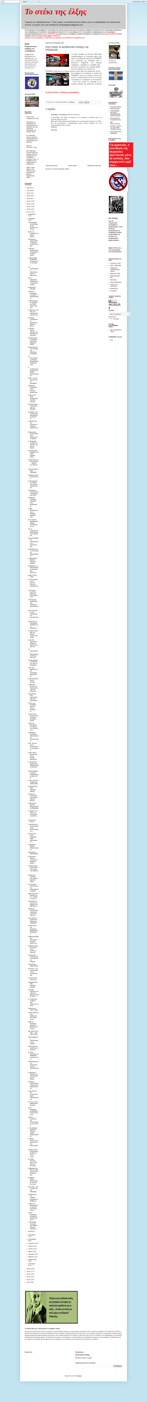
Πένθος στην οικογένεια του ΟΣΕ (32, 117)
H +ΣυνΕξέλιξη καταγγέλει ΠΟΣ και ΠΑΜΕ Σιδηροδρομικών (33, 1132)
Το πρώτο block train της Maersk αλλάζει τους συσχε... (33, 634)
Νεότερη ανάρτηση (52, 165)
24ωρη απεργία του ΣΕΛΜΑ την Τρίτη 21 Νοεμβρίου (33, 662)
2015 (28, 1271)
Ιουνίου (30, 1249)
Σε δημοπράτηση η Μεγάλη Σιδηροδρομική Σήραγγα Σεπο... (33, 360)
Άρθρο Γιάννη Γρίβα (32, 576)
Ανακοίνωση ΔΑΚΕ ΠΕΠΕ (33, 853)
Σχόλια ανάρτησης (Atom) (61, 169)
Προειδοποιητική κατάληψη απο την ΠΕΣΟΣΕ (33, 407)
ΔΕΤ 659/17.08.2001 (115, 123)
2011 (28, 1282)
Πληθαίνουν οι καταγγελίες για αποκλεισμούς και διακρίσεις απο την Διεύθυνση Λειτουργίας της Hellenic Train (32, 127)
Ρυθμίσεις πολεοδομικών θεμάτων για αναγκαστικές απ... (33, 1085)
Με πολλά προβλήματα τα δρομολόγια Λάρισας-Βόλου (33, 322)
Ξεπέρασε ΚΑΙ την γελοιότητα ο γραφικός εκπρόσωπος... (33, 425)
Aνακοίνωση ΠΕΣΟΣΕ (32, 288)
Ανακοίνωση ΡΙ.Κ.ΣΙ (32, 821)
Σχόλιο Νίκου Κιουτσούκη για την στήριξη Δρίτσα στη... (33, 756)
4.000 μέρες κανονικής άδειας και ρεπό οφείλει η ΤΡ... (33, 594)
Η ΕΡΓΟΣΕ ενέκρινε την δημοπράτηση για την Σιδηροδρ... (33, 688)
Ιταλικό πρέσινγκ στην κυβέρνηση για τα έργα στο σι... (33, 1016)
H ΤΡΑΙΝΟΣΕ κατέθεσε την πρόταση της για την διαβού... (33, 445)
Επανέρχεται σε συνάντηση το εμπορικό (33, 1048)
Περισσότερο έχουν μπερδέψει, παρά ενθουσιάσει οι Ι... (32, 838)
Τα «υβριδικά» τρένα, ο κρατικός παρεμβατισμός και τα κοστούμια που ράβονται (32, 139)
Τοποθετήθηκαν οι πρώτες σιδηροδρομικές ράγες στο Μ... (33, 774)
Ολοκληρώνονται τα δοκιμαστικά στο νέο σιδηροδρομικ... (33, 1066)
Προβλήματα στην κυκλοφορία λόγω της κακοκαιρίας (32, 697)
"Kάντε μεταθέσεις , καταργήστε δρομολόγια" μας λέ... (33, 1216)
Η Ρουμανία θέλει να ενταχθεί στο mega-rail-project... (32, 860)
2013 (28, 1277)
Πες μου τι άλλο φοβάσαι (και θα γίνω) (33, 1103)
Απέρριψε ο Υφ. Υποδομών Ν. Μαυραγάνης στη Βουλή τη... (33, 415)
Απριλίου (31, 1254)
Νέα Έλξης (113, 280)
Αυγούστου (32, 1243)
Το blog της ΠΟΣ (115, 263)
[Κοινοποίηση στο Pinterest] (88, 102)
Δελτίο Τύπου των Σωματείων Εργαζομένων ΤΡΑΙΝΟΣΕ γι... (33, 930)
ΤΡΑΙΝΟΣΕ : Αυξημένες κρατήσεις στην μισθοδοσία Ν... (32, 502)
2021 (28, 201)
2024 (28, 193)
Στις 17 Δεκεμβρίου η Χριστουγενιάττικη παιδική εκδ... (33, 532)
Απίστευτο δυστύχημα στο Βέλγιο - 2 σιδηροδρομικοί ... (33, 295)
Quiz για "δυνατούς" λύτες (31, 146)
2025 (28, 190)
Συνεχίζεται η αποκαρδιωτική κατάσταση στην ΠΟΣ (33, 493)
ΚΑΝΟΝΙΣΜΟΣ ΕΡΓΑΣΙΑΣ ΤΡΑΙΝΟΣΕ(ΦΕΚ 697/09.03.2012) (115, 113)
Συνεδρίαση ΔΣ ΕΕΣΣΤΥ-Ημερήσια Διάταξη (32, 561)
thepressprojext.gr (116, 282)
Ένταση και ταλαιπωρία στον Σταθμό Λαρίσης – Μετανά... (33, 797)
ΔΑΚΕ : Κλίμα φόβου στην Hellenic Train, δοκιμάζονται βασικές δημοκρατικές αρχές (30, 172)
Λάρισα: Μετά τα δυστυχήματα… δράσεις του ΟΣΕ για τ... (33, 463)
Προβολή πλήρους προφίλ (83, 1358)
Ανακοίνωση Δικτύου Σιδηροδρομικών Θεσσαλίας (33, 806)
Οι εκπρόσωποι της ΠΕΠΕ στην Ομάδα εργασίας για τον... (33, 484)
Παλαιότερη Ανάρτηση (94, 165)
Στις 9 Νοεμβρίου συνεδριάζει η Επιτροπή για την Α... (33, 1111)
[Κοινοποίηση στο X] (84, 102)
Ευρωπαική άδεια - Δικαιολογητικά (116, 107)
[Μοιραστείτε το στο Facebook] (86, 102)
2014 (28, 1274)
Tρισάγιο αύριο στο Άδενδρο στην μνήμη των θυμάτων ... (33, 869)
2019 (28, 206)
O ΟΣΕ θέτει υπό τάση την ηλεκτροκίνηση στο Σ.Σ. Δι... (33, 312)
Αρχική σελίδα (72, 165)
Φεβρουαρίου (32, 1259)
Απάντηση (54, 130)
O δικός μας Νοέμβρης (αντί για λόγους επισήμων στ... (32, 707)
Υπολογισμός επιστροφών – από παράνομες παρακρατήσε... (33, 604)
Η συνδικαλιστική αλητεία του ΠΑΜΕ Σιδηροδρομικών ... (33, 371)
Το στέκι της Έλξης (83, 1355)
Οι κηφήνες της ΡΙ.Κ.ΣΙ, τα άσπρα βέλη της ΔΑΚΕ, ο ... (32, 814)
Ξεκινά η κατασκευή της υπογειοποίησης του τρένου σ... (33, 1121)
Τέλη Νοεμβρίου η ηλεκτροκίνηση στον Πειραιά (33, 1040)
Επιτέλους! (31, 1231)
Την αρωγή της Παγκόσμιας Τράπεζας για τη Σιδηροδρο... (33, 625)
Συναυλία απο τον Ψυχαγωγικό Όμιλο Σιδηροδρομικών (33, 1095)
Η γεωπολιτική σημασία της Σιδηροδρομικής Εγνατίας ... (33, 765)
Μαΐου (30, 1251)
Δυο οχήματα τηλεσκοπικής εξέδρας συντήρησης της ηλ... (33, 523)
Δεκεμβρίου (31, 214)
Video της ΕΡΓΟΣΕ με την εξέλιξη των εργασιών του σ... (33, 726)
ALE (111, 340)
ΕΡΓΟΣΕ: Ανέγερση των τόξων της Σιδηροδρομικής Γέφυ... (33, 993)
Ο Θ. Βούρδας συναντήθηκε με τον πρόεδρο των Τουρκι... (33, 226)
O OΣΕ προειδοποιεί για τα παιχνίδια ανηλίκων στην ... (33, 513)
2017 (28, 212)
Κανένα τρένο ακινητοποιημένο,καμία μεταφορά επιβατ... (33, 717)
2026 (28, 188)
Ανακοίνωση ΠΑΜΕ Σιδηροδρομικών (33, 847)
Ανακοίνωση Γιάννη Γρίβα (33, 1009)
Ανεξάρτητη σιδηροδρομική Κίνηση (115, 269)
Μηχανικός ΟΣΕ (115, 273)
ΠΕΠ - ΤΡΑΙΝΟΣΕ (115, 265)
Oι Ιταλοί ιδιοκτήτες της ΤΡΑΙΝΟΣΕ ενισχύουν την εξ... (33, 1056)
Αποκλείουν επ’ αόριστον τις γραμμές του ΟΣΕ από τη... (33, 903)
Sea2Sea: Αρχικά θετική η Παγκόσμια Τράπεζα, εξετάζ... (33, 252)
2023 (28, 196)
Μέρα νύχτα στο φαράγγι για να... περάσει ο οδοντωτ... (33, 896)
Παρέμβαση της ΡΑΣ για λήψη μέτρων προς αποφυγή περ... (33, 1172)
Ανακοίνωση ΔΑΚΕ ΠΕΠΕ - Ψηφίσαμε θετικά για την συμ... (33, 243)
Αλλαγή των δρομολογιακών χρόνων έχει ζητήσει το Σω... (33, 1207)
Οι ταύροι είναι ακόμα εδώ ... (33, 978)
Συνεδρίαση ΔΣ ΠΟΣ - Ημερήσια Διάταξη (32, 789)
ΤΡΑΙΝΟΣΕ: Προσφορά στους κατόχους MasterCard (32, 389)
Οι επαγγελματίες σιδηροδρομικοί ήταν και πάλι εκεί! (33, 653)
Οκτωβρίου (31, 1235)
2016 (28, 1269)
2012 (28, 1279)
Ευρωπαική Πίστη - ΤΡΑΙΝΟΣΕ (116, 132)
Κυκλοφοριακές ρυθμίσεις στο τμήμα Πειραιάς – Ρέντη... (33, 454)
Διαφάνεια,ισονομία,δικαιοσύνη (33, 476)
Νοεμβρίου (31, 218)
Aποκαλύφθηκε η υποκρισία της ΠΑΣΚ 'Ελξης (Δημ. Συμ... (33, 304)
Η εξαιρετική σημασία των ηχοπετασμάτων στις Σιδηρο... (33, 1076)
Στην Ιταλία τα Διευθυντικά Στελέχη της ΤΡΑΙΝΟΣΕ (32, 920)
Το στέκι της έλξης (56, 11)
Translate (116, 319)
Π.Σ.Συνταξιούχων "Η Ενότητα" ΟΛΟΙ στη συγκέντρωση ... (33, 584)
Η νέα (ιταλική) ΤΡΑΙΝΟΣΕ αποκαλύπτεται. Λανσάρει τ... (33, 261)
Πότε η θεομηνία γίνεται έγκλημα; (33, 680)
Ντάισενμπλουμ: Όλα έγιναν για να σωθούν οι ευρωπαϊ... (33, 949)
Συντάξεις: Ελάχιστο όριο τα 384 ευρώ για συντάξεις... (32, 1162)
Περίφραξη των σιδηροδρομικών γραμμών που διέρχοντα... (33, 569)
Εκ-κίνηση (113, 291)
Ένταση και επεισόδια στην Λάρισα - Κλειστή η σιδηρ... (33, 878)
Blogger (79, 1376)
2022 (28, 198)
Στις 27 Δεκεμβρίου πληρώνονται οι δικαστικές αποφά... (33, 281)
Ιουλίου (30, 1246)
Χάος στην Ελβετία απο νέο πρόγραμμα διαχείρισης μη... (32, 672)
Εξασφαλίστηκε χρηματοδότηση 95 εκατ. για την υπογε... (33, 1153)
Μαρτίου (31, 1257)
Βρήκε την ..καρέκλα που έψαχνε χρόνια (33, 234)
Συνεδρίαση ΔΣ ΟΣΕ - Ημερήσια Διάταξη (32, 984)
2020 (28, 204)
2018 (28, 209)
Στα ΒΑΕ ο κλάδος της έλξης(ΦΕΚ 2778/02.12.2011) (115, 127)
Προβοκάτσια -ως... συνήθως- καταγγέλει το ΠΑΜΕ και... (33, 1198)
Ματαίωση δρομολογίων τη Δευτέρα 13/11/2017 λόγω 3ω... (33, 912)
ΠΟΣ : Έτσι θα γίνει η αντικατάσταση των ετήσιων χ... (33, 747)
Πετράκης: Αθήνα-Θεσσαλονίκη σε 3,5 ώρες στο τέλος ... (33, 1181)
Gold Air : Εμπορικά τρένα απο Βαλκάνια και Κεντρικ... (33, 1025)
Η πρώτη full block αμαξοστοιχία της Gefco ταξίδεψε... (33, 398)
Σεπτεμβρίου (32, 1239)
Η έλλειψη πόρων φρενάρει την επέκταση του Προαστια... (33, 332)
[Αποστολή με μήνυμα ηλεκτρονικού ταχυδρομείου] (79, 102)
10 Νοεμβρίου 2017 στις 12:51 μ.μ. (69, 114)
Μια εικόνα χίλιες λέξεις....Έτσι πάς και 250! (33, 1032)
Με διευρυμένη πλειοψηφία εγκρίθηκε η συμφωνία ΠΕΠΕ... (32, 341)
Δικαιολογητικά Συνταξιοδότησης (115, 119)
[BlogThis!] (82, 102)
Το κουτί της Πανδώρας (114, 285)
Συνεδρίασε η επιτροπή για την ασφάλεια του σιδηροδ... (33, 958)
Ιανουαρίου (31, 1264)
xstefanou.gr (114, 288)
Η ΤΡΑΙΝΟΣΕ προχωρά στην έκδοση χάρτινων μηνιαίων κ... (33, 1225)
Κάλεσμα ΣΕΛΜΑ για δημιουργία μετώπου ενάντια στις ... (33, 940)
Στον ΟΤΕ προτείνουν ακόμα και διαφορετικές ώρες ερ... (33, 643)
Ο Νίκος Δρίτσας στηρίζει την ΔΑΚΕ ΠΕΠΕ (33, 782)
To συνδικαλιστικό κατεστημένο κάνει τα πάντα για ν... (33, 271)
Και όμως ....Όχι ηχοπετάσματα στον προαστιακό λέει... (33, 972)
